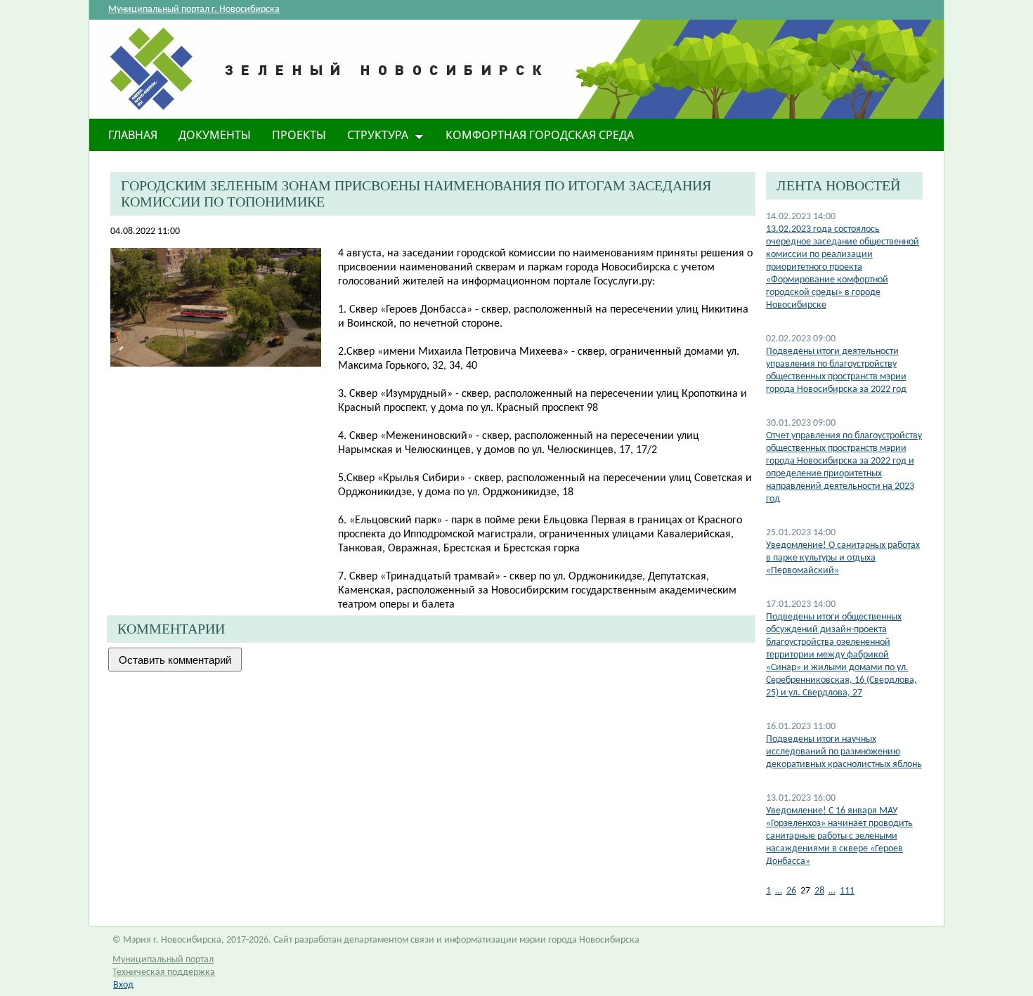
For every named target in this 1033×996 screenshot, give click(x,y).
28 (819, 891)
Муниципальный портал (163, 960)
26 (791, 891)
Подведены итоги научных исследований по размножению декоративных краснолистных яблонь (844, 752)
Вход (123, 985)
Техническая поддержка (163, 972)
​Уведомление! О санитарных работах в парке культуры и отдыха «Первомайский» (843, 558)
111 (847, 891)
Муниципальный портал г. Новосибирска (194, 9)
